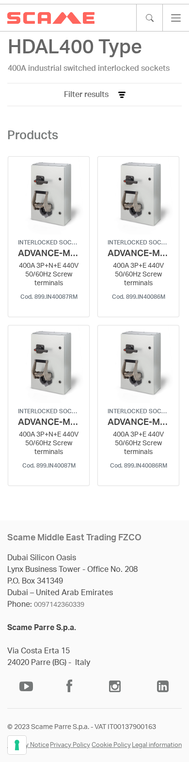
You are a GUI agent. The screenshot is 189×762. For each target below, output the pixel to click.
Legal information (157, 745)
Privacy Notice (28, 745)
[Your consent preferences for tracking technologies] (17, 745)
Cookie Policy (111, 745)
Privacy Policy (70, 745)
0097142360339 (59, 604)
